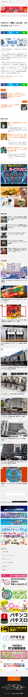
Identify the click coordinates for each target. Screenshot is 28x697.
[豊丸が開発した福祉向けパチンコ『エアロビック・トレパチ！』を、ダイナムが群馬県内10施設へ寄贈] (4, 150)
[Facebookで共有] (4, 32)
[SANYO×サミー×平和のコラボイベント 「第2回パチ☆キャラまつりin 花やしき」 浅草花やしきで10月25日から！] (4, 96)
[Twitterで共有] (10, 32)
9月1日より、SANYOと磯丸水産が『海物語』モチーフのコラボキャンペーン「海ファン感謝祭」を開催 (17, 218)
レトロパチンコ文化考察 (6, 370)
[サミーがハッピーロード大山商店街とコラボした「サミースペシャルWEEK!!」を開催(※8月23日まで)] (4, 227)
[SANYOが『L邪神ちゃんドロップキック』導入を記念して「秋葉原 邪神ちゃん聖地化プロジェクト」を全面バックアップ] (4, 251)
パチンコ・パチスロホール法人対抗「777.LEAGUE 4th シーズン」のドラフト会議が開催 (17, 242)
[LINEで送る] (24, 32)
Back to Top (14, 679)
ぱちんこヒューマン (6, 323)
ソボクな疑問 (4, 302)
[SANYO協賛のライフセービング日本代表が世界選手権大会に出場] (24, 107)
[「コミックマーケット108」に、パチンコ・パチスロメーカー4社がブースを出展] (4, 235)
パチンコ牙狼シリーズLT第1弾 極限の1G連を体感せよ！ (13, 393)
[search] (26, 5)
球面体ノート (4, 283)
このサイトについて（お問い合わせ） (14, 689)
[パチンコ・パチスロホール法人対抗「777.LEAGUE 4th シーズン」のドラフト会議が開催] (4, 243)
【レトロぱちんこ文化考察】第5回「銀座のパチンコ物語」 (13, 416)
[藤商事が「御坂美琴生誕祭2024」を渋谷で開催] (4, 125)
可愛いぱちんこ (5, 566)
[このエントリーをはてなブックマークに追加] (17, 32)
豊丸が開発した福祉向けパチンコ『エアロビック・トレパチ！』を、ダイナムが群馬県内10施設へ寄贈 (17, 149)
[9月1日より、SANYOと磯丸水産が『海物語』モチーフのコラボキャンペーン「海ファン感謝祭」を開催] (4, 219)
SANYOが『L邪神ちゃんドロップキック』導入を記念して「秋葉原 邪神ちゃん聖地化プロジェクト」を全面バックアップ (17, 250)
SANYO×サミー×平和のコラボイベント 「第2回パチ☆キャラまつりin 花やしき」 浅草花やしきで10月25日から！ (17, 95)
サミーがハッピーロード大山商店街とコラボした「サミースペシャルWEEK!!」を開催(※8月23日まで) (17, 226)
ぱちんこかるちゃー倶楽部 (17, 693)
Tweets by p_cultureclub (6, 502)
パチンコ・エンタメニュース (13, 29)
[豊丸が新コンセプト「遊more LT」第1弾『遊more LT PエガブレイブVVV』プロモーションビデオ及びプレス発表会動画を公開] (4, 137)
